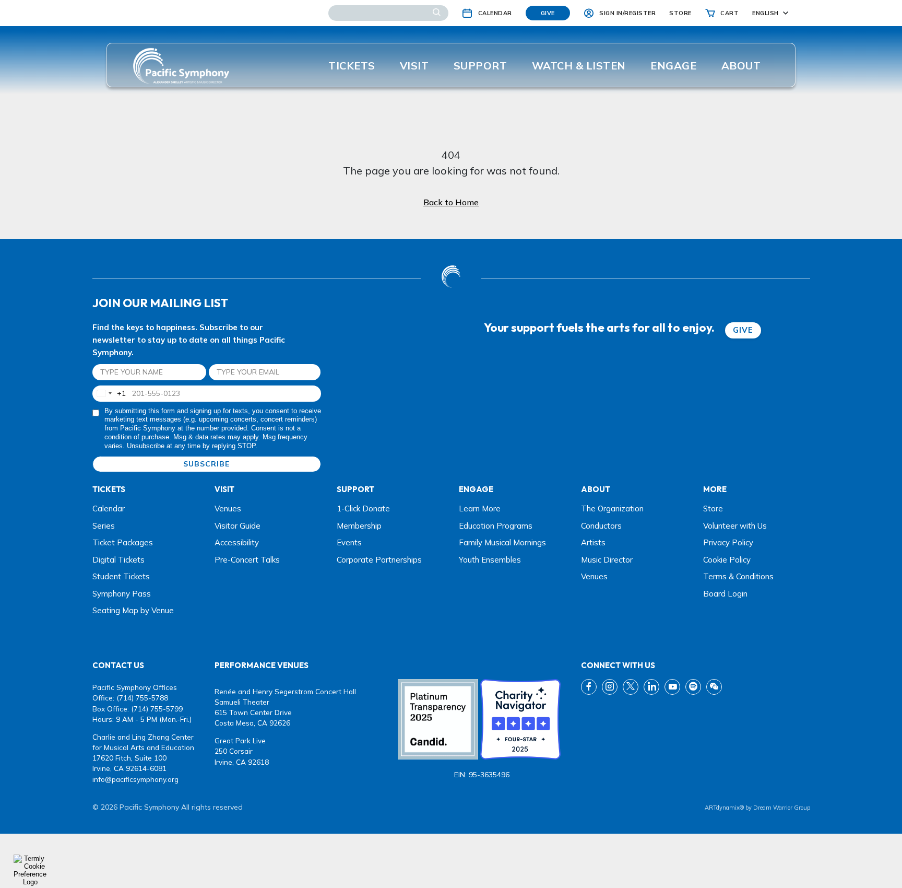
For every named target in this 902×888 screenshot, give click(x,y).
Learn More (480, 508)
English (765, 13)
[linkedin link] (651, 687)
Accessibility (237, 542)
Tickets (351, 65)
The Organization (612, 508)
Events (349, 542)
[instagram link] (610, 687)
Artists (593, 542)
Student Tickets (121, 576)
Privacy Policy (728, 542)
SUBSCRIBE (206, 464)
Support (480, 65)
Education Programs (495, 526)
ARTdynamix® (724, 807)
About (741, 65)
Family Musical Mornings (502, 542)
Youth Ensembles (490, 560)
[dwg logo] (451, 278)
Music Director (607, 560)
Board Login (725, 594)
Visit (414, 65)
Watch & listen (579, 65)
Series (103, 526)
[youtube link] (672, 687)
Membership (359, 526)
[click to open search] (436, 13)
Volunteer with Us (735, 526)
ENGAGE (673, 65)
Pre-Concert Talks (247, 560)
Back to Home (451, 202)
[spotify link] (693, 687)
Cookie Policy (727, 560)
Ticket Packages (122, 542)
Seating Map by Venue (133, 610)
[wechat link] (714, 687)
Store (713, 508)
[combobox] (109, 393)
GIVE (743, 330)
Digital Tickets (118, 560)
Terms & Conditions (738, 576)
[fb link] (589, 687)
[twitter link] (630, 687)
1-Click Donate (363, 508)
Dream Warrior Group (781, 807)
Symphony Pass (121, 594)
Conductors (601, 526)
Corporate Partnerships (379, 560)
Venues (228, 508)
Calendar (108, 508)
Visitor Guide (237, 526)
